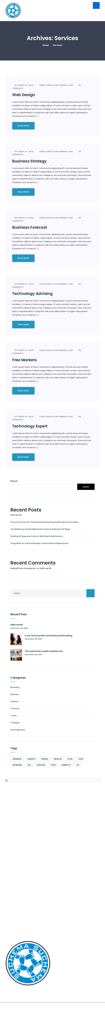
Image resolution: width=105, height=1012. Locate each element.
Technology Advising (32, 293)
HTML (70, 759)
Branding (14, 687)
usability (66, 765)
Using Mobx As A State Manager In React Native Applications (39, 543)
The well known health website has (44, 651)
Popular (41, 765)
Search (14, 481)
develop (58, 759)
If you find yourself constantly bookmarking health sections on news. (44, 522)
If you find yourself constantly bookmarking (48, 635)
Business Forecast (29, 227)
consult (31, 759)
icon (81, 759)
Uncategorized (17, 730)
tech (53, 765)
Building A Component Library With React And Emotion (36, 536)
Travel (13, 716)
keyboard (17, 765)
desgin (45, 759)
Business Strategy (29, 161)
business (17, 759)
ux (78, 765)
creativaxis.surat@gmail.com (56, 85)
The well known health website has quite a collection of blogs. (40, 529)
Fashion (14, 702)
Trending (14, 723)
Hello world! (16, 515)
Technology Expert (29, 426)
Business (14, 694)
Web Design (23, 94)
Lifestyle (14, 709)
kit (29, 765)
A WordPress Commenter (23, 568)
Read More (23, 126)
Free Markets (24, 360)
